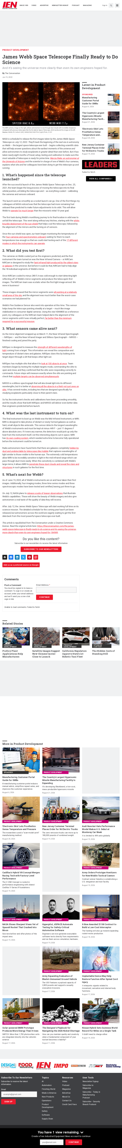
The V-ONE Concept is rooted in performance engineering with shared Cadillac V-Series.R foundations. (18, 885)
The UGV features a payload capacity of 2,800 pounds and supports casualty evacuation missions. (59, 985)
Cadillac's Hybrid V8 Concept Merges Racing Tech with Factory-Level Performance (21, 875)
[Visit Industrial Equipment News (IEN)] (43, 1065)
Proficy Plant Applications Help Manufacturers (12, 654)
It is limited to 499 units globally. (96, 836)
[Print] (4, 557)
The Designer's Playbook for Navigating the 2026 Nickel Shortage (61, 1029)
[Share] (11, 557)
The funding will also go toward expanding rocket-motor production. (100, 932)
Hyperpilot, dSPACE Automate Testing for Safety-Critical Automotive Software (57, 927)
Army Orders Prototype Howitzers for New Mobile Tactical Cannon (99, 874)
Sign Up (8, 1102)
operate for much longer (22, 210)
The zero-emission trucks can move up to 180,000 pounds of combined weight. (60, 834)
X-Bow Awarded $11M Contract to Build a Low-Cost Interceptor (99, 926)
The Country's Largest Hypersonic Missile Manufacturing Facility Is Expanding (93, 116)
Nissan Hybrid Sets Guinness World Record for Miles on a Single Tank (100, 1029)
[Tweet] (23, 557)
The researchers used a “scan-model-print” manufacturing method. (20, 834)
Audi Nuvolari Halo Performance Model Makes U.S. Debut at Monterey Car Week (98, 829)
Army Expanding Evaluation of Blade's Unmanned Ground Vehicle (59, 977)
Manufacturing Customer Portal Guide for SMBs (90, 100)
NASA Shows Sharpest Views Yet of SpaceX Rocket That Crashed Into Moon (20, 927)
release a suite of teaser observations (45, 493)
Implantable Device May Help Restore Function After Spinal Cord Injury (100, 979)
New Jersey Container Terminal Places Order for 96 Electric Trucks (93, 147)
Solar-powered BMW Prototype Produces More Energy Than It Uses (20, 1029)
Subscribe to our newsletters (41, 549)
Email (3, 1089)
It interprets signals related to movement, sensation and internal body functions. (99, 988)
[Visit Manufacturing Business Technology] (113, 1065)
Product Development (15, 50)
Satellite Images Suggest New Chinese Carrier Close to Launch (46, 654)
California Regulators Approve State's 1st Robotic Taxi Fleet (74, 654)
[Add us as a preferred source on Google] (35, 557)
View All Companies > (100, 179)
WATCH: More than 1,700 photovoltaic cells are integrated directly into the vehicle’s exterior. (20, 1037)
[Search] (111, 5)
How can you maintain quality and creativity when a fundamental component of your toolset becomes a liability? (60, 1037)
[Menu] (117, 5)
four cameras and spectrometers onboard (26, 237)
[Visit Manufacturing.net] (95, 1065)
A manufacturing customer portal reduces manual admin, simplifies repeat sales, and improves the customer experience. (20, 786)
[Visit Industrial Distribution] (78, 1065)
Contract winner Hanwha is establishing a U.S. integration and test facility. (99, 880)
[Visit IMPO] (61, 1065)
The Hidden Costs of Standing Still (103, 652)
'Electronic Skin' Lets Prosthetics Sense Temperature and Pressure (92, 132)
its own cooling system (17, 438)
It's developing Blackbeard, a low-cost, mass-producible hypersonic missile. (59, 787)
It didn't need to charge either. (94, 1034)
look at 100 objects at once (54, 363)
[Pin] (29, 557)
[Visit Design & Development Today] (8, 1065)
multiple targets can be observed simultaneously (36, 376)
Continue (74, 1142)
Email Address (43, 585)
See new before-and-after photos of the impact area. (19, 935)
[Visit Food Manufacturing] (26, 1065)
